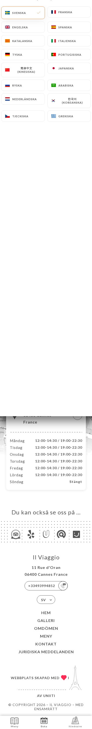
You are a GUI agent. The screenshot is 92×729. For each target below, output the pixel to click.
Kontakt (46, 644)
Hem (46, 612)
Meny (46, 636)
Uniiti (49, 696)
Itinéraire (75, 726)
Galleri (46, 620)
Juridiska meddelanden (46, 651)
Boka (44, 726)
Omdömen (46, 628)
